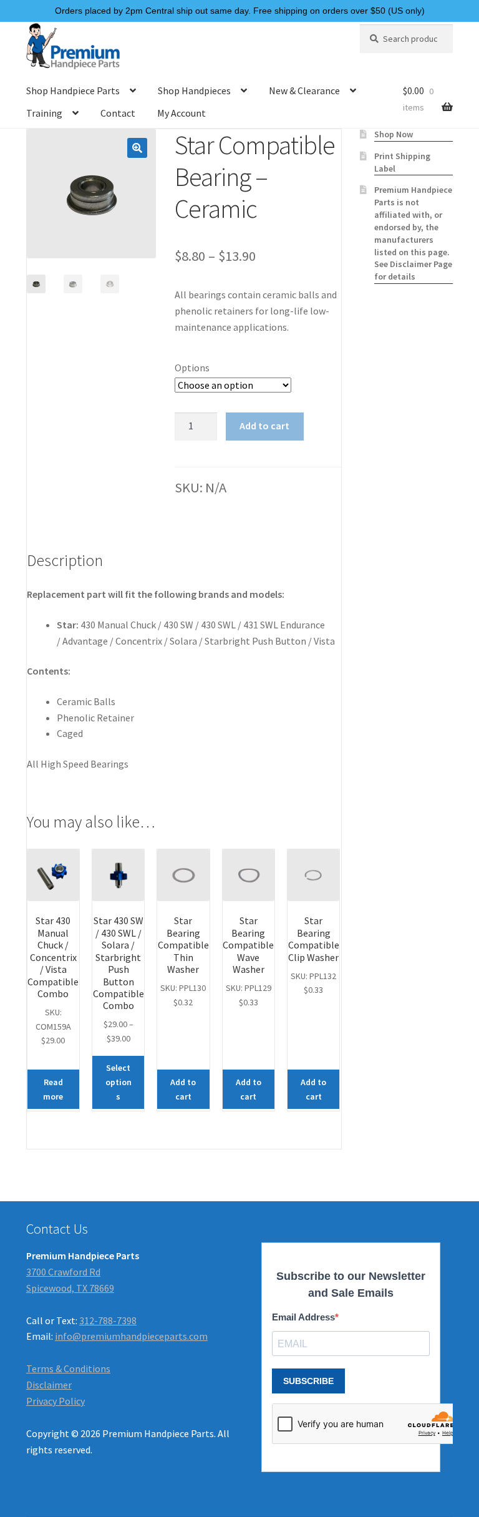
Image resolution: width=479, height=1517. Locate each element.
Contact (117, 113)
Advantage (85, 641)
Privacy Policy (55, 1401)
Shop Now (393, 134)
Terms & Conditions (68, 1368)
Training (44, 113)
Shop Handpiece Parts (73, 90)
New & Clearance (304, 90)
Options (192, 367)
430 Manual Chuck (118, 624)
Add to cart (264, 425)
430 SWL (218, 624)
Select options (118, 1081)
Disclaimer (49, 1384)
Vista (324, 641)
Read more (53, 1089)
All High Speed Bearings (77, 764)
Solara (183, 641)
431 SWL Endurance (284, 624)
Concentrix (138, 641)
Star (66, 624)
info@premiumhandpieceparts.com (131, 1336)
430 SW (178, 624)
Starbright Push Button (255, 641)
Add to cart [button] (183, 1089)
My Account (181, 113)
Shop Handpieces (194, 90)
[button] (137, 148)
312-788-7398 (108, 1320)
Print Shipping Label (402, 162)
